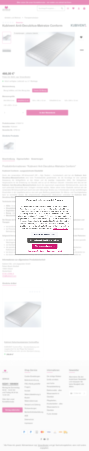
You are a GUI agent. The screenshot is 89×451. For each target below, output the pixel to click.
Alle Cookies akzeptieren (45, 246)
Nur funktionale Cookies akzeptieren (44, 240)
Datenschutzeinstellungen (44, 234)
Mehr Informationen (60, 228)
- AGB (59, 251)
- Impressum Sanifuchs (36, 251)
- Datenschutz (51, 251)
